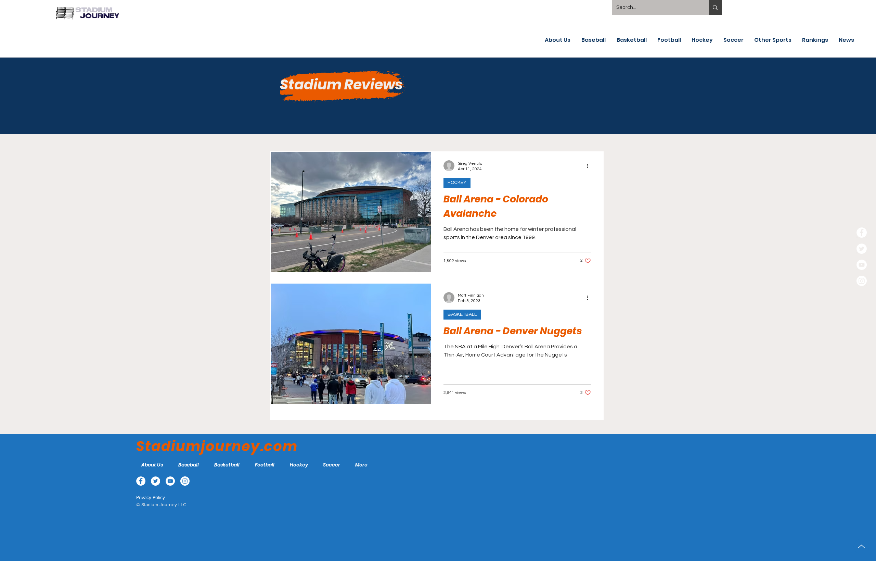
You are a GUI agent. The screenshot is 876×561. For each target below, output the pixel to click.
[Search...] (715, 7)
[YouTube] (861, 265)
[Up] (861, 546)
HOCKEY (457, 182)
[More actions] (590, 166)
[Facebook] (861, 232)
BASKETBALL (462, 314)
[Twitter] (861, 249)
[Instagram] (861, 281)
